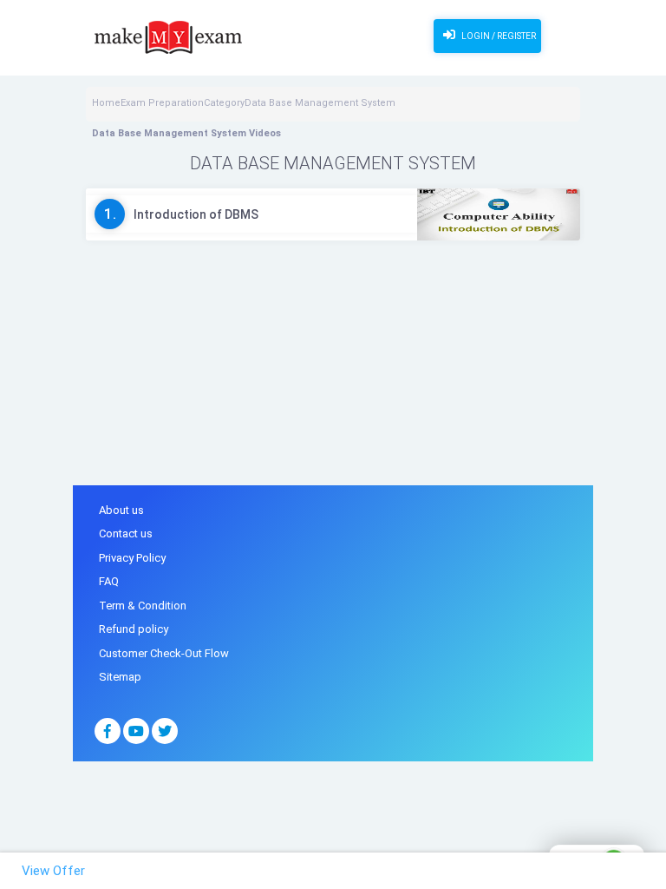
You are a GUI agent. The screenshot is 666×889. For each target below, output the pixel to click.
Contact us (126, 533)
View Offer (53, 871)
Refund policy (133, 628)
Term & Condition (142, 605)
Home (106, 103)
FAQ (109, 581)
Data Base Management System (320, 103)
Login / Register (498, 36)
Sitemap (120, 676)
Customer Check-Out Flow (164, 653)
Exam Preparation (162, 103)
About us (121, 510)
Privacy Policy (132, 557)
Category (224, 103)
